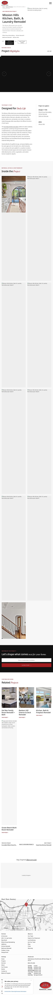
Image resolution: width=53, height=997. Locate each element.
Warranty (30, 948)
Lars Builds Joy (32, 940)
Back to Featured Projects (26, 844)
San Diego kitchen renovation (11, 126)
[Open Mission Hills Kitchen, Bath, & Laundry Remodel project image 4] (39, 335)
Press (29, 946)
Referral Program (5, 973)
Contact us (4, 971)
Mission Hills (16, 37)
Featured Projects (9, 6)
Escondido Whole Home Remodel (9, 845)
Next (49, 74)
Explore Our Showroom (34, 938)
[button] (50, 3)
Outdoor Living (5, 950)
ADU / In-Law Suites (6, 938)
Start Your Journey (8, 899)
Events (3, 969)
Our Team (30, 936)
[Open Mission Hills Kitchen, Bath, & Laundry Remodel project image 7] (14, 548)
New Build (4, 940)
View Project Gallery (22, 42)
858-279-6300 (31, 963)
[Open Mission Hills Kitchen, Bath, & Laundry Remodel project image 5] (14, 441)
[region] (18, 986)
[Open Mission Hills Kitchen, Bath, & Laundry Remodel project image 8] (39, 548)
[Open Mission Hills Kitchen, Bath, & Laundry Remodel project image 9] (14, 620)
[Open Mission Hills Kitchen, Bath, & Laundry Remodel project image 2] (39, 228)
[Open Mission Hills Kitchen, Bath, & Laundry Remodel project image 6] (39, 441)
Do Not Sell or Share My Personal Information (15, 991)
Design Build (4, 952)
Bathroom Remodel (7, 37)
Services (3, 963)
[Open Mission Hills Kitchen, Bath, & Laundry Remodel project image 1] (14, 194)
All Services (4, 936)
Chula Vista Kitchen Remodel (43, 845)
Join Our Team (31, 942)
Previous (4, 74)
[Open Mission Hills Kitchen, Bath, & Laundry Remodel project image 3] (14, 335)
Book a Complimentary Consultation (9, 43)
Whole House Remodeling (8, 35)
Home (3, 6)
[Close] (32, 980)
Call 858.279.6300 (25, 665)
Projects (3, 961)
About (2, 965)
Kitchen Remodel (20, 35)
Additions (3, 944)
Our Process (4, 967)
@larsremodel (31, 860)
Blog (29, 944)
